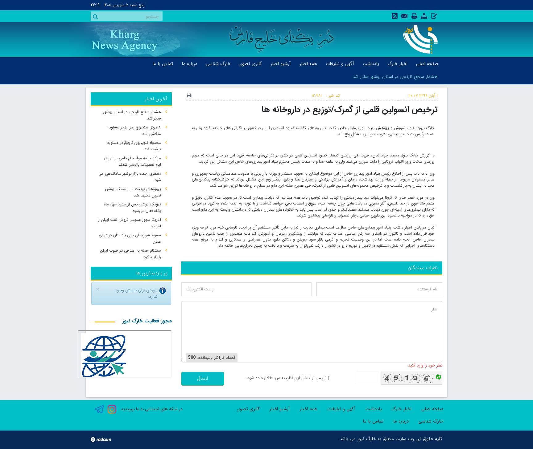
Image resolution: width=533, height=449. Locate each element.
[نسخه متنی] (189, 95)
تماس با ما (373, 421)
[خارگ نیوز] (416, 39)
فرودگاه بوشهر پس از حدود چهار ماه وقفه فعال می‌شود (132, 207)
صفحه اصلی (432, 409)
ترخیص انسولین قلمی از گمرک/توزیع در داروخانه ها (350, 109)
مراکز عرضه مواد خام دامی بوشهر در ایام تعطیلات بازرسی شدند (132, 161)
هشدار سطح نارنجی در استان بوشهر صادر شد (395, 76)
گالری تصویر (248, 409)
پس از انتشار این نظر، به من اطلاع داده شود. (284, 378)
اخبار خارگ (401, 409)
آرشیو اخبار (280, 409)
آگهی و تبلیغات (341, 409)
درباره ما (401, 421)
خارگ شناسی (431, 421)
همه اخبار (308, 409)
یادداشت (374, 409)
